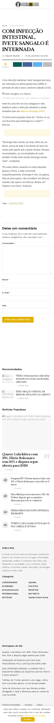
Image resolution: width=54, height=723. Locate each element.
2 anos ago (22, 386)
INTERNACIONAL (10, 593)
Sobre (39, 705)
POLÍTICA (33, 586)
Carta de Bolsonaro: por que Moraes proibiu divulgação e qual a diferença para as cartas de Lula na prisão (25, 691)
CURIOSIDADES (9, 582)
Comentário (9, 243)
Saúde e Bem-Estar (38, 597)
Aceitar (28, 719)
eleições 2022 (16, 203)
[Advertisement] (27, 15)
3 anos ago (22, 398)
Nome (6, 279)
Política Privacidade (11, 705)
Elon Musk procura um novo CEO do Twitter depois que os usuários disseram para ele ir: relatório (30, 497)
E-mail (6, 292)
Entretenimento (17, 26)
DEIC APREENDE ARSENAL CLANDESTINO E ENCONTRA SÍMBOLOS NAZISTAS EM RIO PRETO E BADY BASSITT (26, 671)
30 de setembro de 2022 (36, 56)
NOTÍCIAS (7, 597)
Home (4, 26)
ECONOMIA (7, 586)
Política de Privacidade (34, 715)
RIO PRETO (34, 593)
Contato (28, 705)
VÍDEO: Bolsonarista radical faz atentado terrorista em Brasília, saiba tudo (33, 378)
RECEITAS (33, 590)
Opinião (32, 582)
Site (4, 305)
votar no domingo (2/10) (32, 111)
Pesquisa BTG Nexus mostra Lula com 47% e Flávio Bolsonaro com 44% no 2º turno (30, 481)
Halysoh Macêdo (12, 56)
